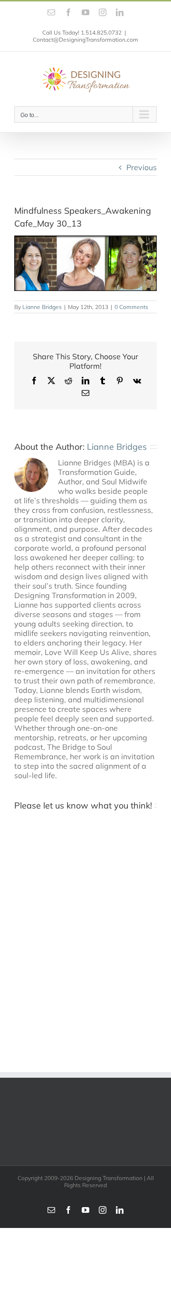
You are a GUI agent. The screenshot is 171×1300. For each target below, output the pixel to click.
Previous (141, 167)
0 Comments (131, 306)
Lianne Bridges (42, 306)
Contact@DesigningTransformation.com (85, 39)
